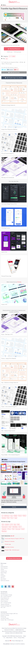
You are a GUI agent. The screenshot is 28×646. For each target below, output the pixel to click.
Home (2, 564)
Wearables (15, 526)
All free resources (4, 566)
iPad (13, 529)
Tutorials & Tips (4, 571)
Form (12, 517)
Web (18, 524)
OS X (20, 526)
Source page (9, 63)
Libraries (2, 569)
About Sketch (3, 579)
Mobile (15, 515)
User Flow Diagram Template (6, 595)
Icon (12, 515)
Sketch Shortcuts (4, 568)
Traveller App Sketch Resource (14, 8)
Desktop (4, 517)
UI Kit (11, 524)
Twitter (22, 62)
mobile (13, 56)
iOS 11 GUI (3, 607)
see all (12, 536)
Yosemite (4, 529)
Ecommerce (4, 526)
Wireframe (6, 515)
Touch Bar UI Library (9, 547)
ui (9, 56)
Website (3, 63)
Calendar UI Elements (5, 604)
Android (7, 524)
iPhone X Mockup (4, 601)
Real (8, 517)
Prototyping (3, 575)
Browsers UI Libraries (9, 541)
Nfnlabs (17, 62)
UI (2, 515)
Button (24, 515)
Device (20, 515)
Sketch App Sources (17, 636)
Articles (2, 574)
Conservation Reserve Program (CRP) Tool (14, 538)
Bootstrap (4, 531)
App (15, 524)
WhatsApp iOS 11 (4, 593)
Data (10, 526)
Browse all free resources (15, 558)
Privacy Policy (21, 637)
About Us (2, 577)
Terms (15, 637)
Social (22, 529)
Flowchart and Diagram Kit (6, 605)
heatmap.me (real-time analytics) (17, 644)
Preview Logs (8, 544)
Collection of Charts (4, 599)
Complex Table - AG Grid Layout (12, 550)
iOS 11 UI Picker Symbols (6, 602)
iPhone (9, 529)
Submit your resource (5, 580)
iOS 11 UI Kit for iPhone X (6, 596)
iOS (3, 524)
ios (6, 58)
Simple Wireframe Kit (5, 598)
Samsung (18, 529)
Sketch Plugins (4, 572)
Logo (16, 517)
